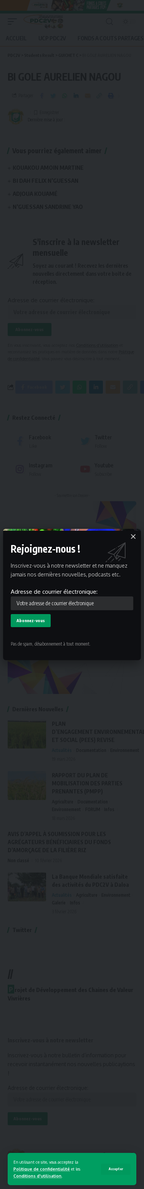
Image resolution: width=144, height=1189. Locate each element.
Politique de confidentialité (41, 1168)
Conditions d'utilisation (37, 1175)
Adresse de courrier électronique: (54, 591)
